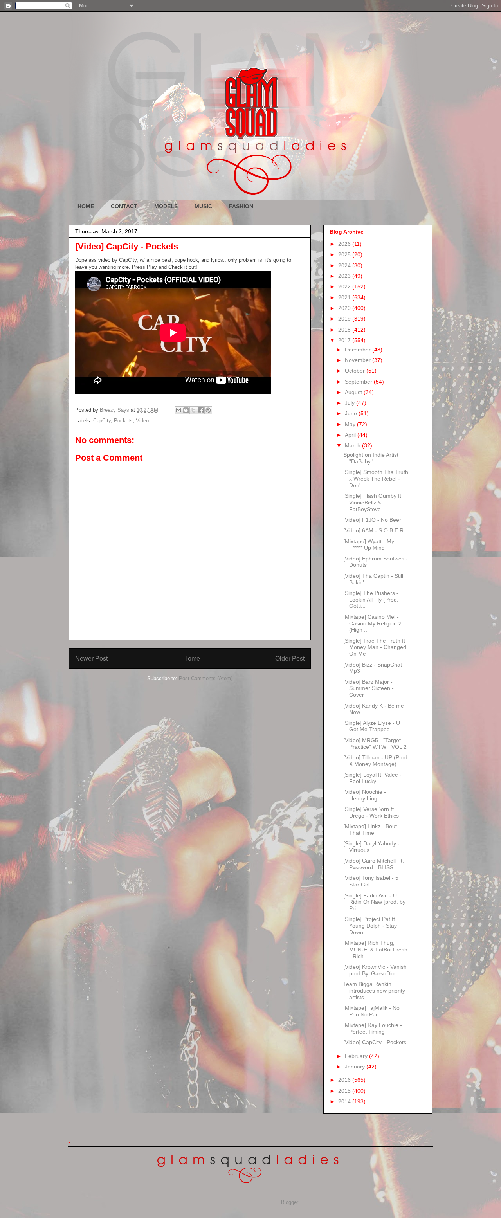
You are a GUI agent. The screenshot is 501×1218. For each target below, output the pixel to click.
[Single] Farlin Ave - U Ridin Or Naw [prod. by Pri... (374, 902)
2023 (345, 276)
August (354, 392)
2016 (345, 1080)
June (352, 413)
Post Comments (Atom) (205, 678)
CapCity (102, 420)
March (353, 445)
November (358, 360)
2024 (345, 265)
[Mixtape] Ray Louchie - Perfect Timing (372, 1028)
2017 (345, 340)
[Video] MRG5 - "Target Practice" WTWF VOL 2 (375, 743)
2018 (345, 329)
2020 (345, 308)
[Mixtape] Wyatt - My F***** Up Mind (368, 544)
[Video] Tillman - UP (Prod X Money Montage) (375, 760)
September (359, 381)
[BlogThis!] (186, 410)
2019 (345, 318)
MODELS (166, 206)
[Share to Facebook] (201, 410)
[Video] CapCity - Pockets (374, 1042)
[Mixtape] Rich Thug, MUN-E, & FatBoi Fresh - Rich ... (375, 949)
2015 (345, 1091)
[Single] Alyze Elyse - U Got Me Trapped (371, 726)
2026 (345, 244)
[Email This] (178, 410)
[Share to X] (193, 410)
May (351, 424)
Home (191, 658)
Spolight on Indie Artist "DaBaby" (370, 458)
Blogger (289, 1202)
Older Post (290, 658)
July (350, 403)
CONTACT (124, 206)
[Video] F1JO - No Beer (372, 520)
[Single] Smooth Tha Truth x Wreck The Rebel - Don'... (375, 478)
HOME (85, 206)
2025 (345, 254)
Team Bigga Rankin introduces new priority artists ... (374, 990)
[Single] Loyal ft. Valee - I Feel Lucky (374, 777)
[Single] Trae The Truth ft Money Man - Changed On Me (374, 647)
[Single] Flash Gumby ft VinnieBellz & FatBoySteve (372, 502)
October (355, 371)
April (351, 435)
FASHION (241, 206)
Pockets (123, 420)
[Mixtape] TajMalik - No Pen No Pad (371, 1011)
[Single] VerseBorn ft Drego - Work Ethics (371, 812)
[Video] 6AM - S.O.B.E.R (373, 530)
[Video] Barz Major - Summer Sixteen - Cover (368, 688)
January (355, 1066)
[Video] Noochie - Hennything (364, 795)
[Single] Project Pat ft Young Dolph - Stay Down (370, 925)
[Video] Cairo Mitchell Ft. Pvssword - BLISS (373, 864)
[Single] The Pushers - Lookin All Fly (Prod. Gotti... (370, 599)
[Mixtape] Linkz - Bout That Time (370, 829)
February (357, 1056)
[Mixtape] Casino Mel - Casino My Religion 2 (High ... (372, 623)
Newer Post (91, 658)
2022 (345, 286)
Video (142, 420)
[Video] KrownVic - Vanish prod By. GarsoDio (375, 970)
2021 (345, 297)
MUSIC (203, 206)
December (358, 349)
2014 (345, 1101)
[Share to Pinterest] (208, 410)
